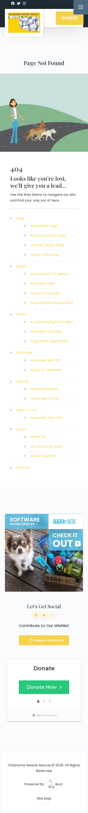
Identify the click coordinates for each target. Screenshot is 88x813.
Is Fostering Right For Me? (51, 321)
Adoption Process (45, 293)
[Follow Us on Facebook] (13, 3)
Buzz (58, 784)
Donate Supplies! (44, 388)
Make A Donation (48, 640)
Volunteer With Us (45, 360)
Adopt (21, 266)
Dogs (20, 218)
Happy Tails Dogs (44, 254)
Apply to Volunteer (46, 369)
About (21, 429)
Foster (21, 314)
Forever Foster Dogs (47, 245)
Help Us (22, 381)
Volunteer (24, 352)
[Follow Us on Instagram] (24, 3)
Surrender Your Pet (46, 417)
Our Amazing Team (46, 446)
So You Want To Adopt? (49, 273)
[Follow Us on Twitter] (18, 3)
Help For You (26, 410)
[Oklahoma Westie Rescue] (24, 23)
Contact (23, 467)
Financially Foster (44, 398)
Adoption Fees (42, 283)
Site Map (44, 798)
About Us (37, 436)
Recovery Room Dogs (48, 235)
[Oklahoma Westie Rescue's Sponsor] (44, 552)
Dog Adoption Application (51, 302)
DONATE (69, 18)
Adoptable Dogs (43, 225)
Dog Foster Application (49, 341)
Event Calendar (43, 456)
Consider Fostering (46, 331)
